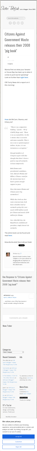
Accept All (19, 436)
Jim (3, 395)
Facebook (10, 23)
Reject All (18, 447)
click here (30, 378)
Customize (18, 442)
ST (8, 57)
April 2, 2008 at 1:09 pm (10, 297)
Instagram (26, 23)
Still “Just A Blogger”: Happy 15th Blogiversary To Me (10, 362)
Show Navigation (29, 17)
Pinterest (18, 23)
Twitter (14, 23)
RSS (25, 389)
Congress (10, 64)
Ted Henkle (6, 368)
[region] (18, 434)
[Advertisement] (27, 365)
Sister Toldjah (27, 394)
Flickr (22, 23)
